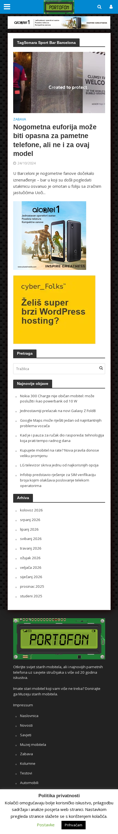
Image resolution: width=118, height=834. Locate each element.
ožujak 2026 (30, 557)
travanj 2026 (30, 548)
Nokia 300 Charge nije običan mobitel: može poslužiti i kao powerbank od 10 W (57, 398)
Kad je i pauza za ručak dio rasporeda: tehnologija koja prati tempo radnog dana (62, 438)
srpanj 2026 (30, 519)
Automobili (29, 782)
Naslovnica (29, 715)
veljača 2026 (30, 567)
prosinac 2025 (32, 586)
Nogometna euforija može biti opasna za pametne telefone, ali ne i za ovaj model (55, 140)
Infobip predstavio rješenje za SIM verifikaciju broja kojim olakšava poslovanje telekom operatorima (58, 480)
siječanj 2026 (31, 576)
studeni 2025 (31, 596)
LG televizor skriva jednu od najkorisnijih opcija (59, 465)
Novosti (26, 725)
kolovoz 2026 (31, 510)
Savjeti (25, 734)
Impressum (23, 705)
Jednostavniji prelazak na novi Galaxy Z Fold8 (58, 410)
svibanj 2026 (31, 538)
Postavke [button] (46, 824)
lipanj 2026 (29, 529)
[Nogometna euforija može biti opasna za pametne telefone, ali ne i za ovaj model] (59, 82)
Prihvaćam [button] (73, 824)
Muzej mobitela (33, 744)
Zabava (19, 120)
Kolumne (27, 763)
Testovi (26, 773)
